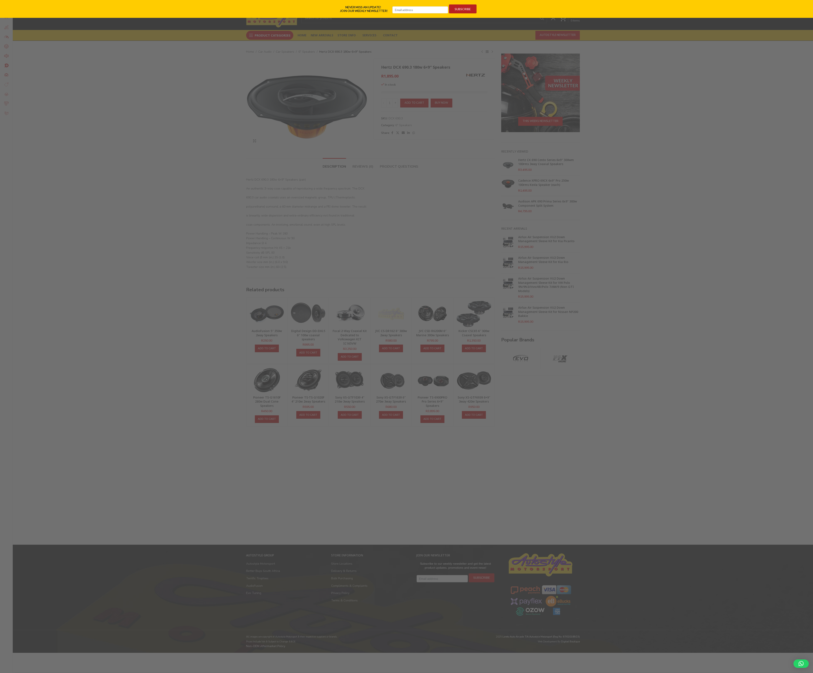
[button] (801, 663)
